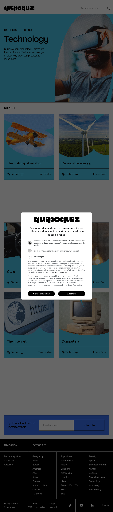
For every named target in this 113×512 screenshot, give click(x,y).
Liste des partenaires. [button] (58, 272)
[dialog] (56, 256)
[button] (56, 257)
